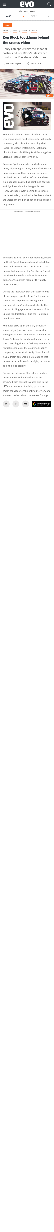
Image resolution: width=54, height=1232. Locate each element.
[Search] (49, 4)
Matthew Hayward (14, 63)
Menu (4, 4)
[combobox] (4, 16)
